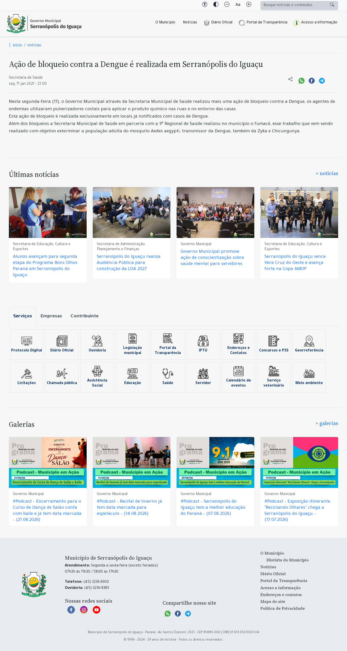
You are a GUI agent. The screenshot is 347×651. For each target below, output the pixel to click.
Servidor (203, 383)
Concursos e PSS (274, 351)
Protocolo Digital (26, 351)
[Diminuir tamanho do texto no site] (226, 5)
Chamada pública (62, 383)
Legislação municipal (132, 351)
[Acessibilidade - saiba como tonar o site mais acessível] (204, 5)
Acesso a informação (319, 23)
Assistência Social (97, 383)
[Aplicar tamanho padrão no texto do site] (237, 5)
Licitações (27, 383)
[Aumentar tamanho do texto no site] (248, 5)
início (17, 46)
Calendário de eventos (238, 383)
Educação (132, 383)
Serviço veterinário (273, 383)
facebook (71, 612)
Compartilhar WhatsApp (301, 80)
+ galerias (327, 423)
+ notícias (327, 173)
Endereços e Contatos (238, 351)
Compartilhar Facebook (312, 80)
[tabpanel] (173, 360)
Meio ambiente (309, 383)
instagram (83, 612)
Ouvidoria (97, 351)
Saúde (167, 383)
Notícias (190, 23)
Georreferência (309, 351)
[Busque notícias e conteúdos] (332, 5)
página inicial (44, 23)
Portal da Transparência (266, 23)
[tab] (22, 316)
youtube (96, 612)
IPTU (203, 351)
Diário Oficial (221, 23)
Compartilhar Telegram (322, 80)
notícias (34, 46)
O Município (165, 23)
